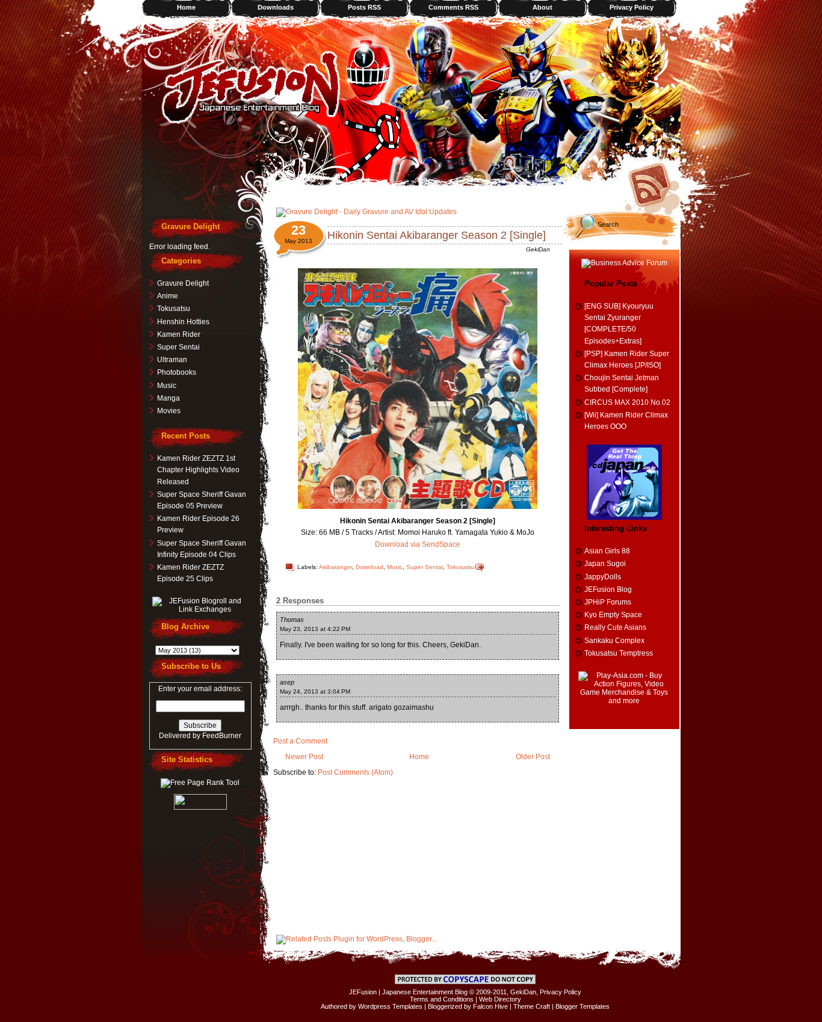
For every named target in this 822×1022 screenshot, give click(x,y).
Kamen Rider (178, 334)
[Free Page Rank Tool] (200, 782)
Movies (169, 411)
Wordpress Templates (390, 1006)
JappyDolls (602, 577)
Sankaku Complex (614, 640)
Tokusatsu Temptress (618, 653)
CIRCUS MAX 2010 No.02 (627, 402)
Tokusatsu (461, 567)
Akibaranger (335, 567)
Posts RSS (364, 7)
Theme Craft (531, 1006)
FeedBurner (221, 735)
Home (186, 7)
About (542, 7)
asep (287, 682)
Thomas (292, 619)
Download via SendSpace (417, 544)
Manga (168, 398)
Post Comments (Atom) (355, 772)
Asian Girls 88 (607, 551)
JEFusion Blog (608, 589)
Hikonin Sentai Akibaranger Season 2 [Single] (436, 235)
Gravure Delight (183, 283)
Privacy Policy (632, 7)
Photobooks (176, 372)
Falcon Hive (490, 1006)
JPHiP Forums (607, 602)
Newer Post (304, 757)
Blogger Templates (582, 1006)
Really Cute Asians (615, 627)
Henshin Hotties (183, 322)
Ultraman (172, 360)
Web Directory (500, 999)
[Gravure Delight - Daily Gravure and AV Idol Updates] (366, 212)
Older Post (533, 757)
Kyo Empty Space (613, 615)
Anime (167, 296)
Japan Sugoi (605, 563)
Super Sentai (424, 567)
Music (395, 567)
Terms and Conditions (442, 999)
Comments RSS (453, 7)
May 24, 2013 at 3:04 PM (315, 691)
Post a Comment (300, 741)
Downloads (276, 7)
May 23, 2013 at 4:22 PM (315, 629)
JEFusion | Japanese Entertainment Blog (408, 992)
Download (369, 567)
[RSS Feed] (653, 183)
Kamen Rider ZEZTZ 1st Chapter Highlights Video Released (198, 469)
